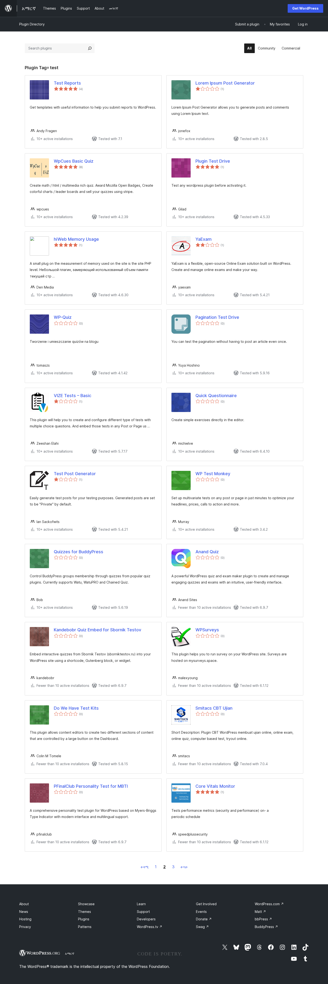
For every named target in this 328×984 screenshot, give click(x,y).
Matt (260, 912)
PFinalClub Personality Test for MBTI (91, 786)
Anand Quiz (207, 551)
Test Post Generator (75, 473)
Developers (146, 919)
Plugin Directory (32, 24)
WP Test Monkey (212, 473)
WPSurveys (207, 629)
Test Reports (67, 83)
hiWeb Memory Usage (76, 239)
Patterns (84, 927)
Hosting (25, 919)
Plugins (83, 919)
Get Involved (206, 904)
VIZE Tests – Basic (72, 395)
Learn (141, 904)
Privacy (25, 927)
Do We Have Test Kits (76, 708)
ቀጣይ (184, 867)
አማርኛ (69, 953)
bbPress (263, 919)
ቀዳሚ (144, 867)
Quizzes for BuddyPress (78, 551)
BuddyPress (266, 927)
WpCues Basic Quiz (73, 161)
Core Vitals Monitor (215, 786)
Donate (204, 919)
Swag (202, 927)
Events (201, 912)
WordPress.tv (149, 927)
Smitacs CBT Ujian (213, 708)
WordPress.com (269, 904)
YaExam (203, 239)
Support (143, 912)
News (23, 912)
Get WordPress (305, 8)
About (24, 904)
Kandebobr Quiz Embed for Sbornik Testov (97, 629)
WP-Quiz (63, 317)
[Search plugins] (90, 48)
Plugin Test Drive (212, 161)
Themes (84, 912)
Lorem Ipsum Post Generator (225, 83)
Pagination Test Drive (217, 317)
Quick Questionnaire (216, 395)
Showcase (86, 904)
